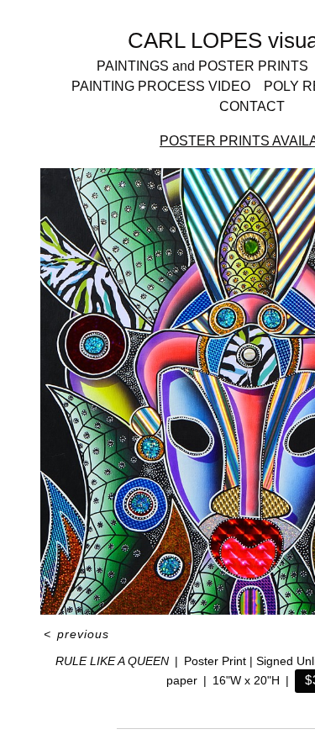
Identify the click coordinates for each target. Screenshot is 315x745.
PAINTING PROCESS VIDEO (160, 86)
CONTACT (252, 106)
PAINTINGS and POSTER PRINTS (202, 66)
